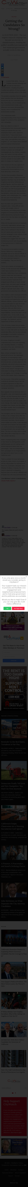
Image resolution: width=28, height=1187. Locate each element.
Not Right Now (18, 608)
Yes (7, 608)
